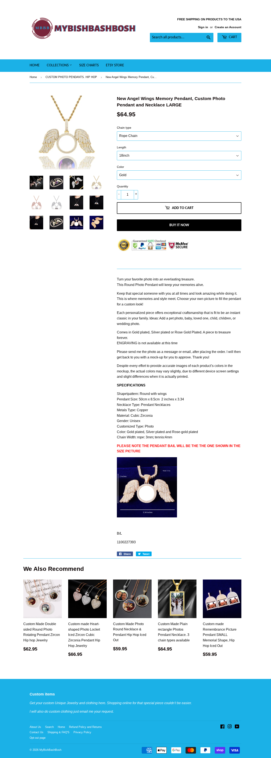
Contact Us (36, 732)
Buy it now (179, 225)
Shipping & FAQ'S (58, 732)
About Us (35, 727)
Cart (232, 37)
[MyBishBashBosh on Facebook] (222, 727)
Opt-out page (38, 737)
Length (121, 147)
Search (49, 727)
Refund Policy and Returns (85, 727)
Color (120, 167)
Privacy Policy (82, 732)
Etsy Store (115, 65)
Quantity (122, 186)
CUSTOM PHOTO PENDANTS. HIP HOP (71, 77)
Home (35, 65)
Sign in (203, 27)
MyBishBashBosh (50, 749)
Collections (58, 65)
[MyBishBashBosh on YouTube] (237, 727)
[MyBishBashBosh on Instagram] (230, 727)
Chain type (124, 127)
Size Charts (89, 65)
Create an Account (228, 27)
